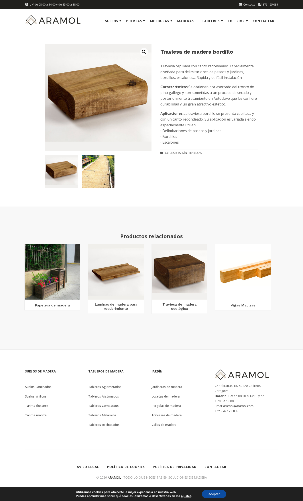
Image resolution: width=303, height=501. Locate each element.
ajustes (186, 496)
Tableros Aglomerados (104, 387)
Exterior (171, 153)
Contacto (249, 4)
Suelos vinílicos (36, 396)
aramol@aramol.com (238, 406)
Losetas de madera (166, 396)
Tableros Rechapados (104, 425)
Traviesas (195, 153)
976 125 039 (270, 4)
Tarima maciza (36, 415)
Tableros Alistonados (103, 396)
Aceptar (214, 494)
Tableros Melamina (102, 415)
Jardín (182, 153)
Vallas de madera (164, 425)
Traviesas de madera (167, 415)
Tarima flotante (36, 406)
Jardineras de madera (167, 387)
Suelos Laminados (38, 387)
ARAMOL (114, 477)
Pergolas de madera (166, 406)
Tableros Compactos (103, 406)
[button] (144, 52)
